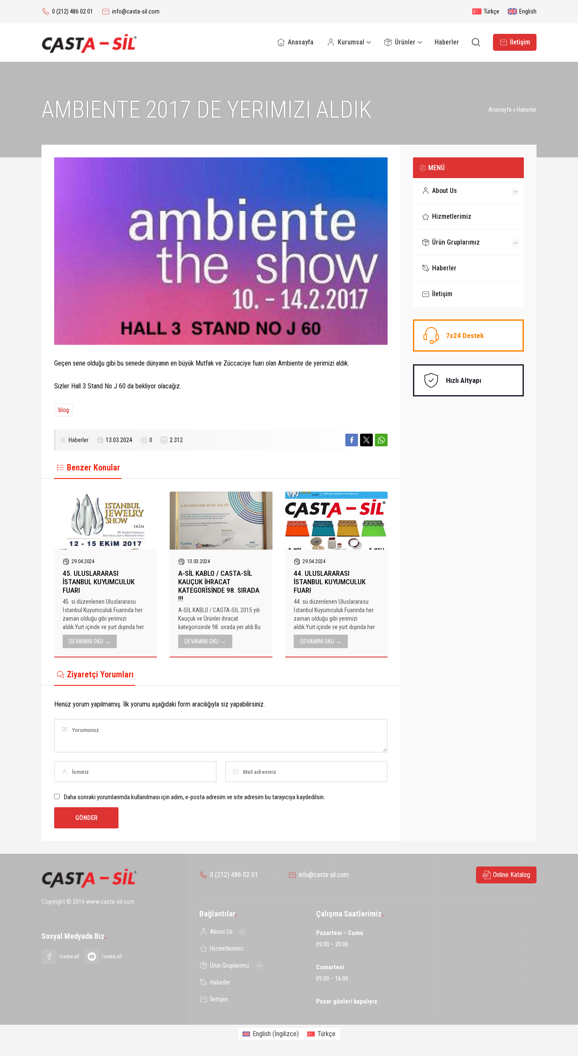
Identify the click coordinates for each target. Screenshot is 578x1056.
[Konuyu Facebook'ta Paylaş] (351, 440)
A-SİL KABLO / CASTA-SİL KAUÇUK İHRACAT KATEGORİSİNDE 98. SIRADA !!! (218, 586)
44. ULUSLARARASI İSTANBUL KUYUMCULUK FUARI (330, 581)
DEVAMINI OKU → (89, 641)
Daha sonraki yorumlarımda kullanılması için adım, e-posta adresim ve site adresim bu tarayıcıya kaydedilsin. (194, 797)
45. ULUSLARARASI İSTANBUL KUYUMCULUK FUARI (99, 581)
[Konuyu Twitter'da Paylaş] (366, 440)
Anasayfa (500, 109)
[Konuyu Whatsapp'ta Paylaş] (381, 440)
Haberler (527, 109)
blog (63, 410)
